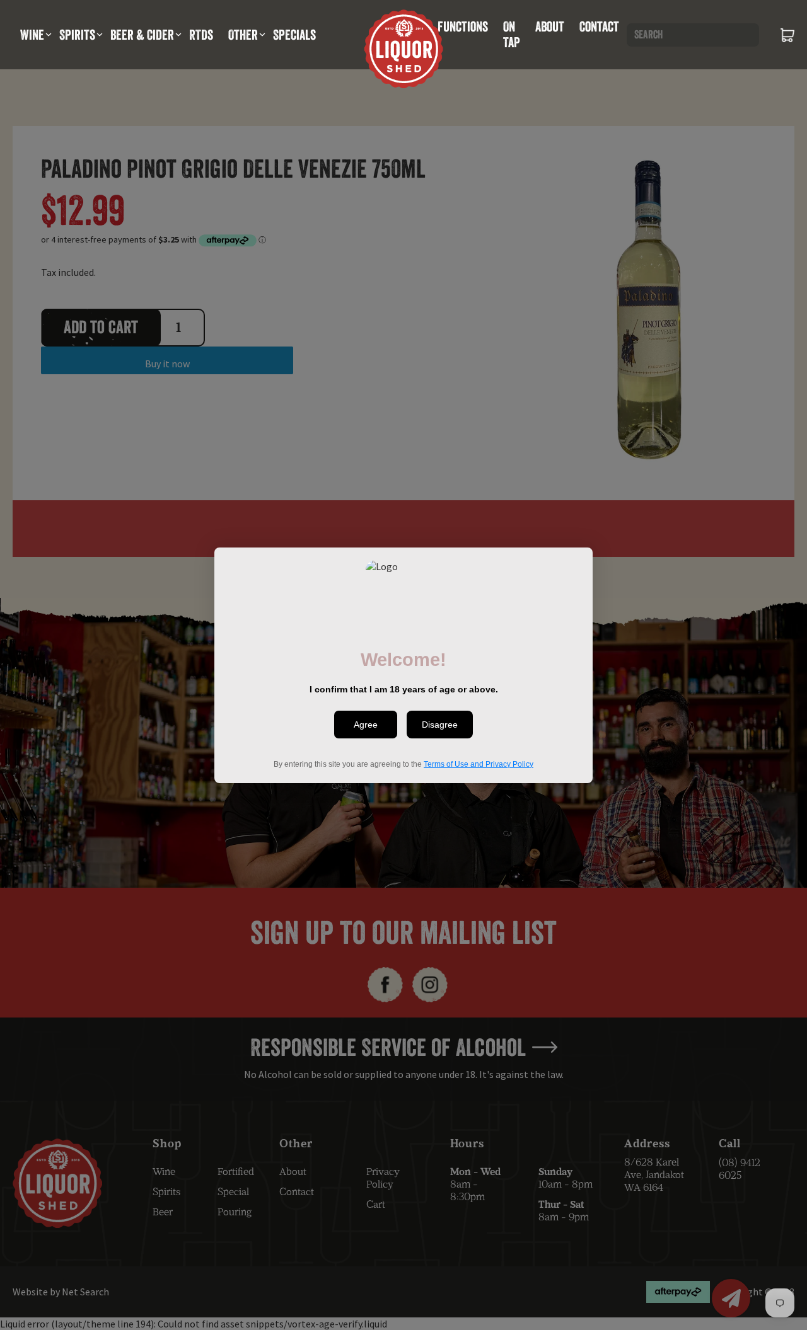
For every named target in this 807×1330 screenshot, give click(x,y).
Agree (366, 724)
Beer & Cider (142, 34)
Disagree (440, 724)
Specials (294, 34)
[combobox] (693, 35)
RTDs (201, 34)
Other (243, 34)
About (549, 26)
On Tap (511, 34)
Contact (599, 26)
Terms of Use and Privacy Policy (478, 763)
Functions (463, 26)
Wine (32, 34)
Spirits (77, 34)
